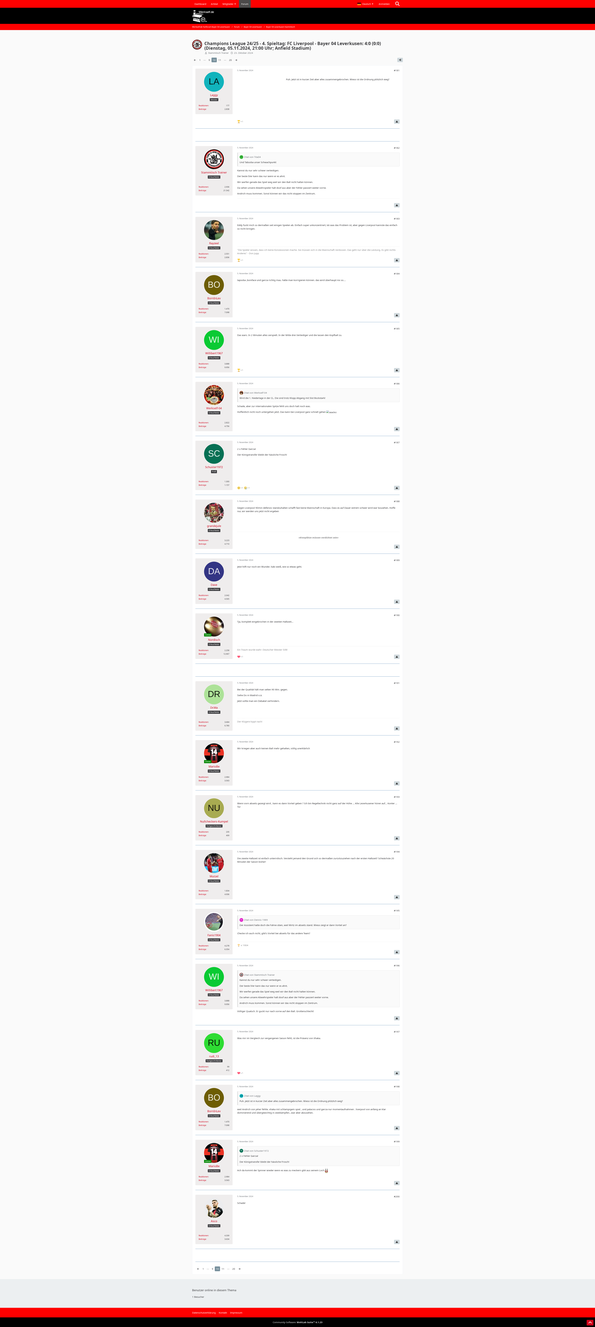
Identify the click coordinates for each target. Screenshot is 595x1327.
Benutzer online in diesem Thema (214, 1290)
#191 (397, 682)
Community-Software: (297, 1322)
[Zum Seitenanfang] (590, 1322)
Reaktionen (203, 105)
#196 (397, 965)
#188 (397, 501)
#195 (397, 910)
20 (230, 59)
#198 (397, 1086)
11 (219, 59)
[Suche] (397, 4)
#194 (397, 851)
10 (214, 59)
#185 (397, 328)
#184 (397, 273)
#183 (397, 218)
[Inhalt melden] (397, 121)
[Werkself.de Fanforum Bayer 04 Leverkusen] (297, 16)
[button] (365, 4)
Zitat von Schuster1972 (256, 1150)
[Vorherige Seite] (195, 60)
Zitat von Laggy (252, 1095)
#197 (397, 1031)
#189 (397, 560)
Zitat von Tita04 (252, 156)
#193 (397, 796)
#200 (397, 1196)
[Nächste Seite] (236, 60)
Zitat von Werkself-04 (255, 392)
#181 (397, 70)
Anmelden (384, 3)
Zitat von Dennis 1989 (256, 919)
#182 (397, 147)
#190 (397, 615)
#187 (397, 442)
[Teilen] (400, 60)
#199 (397, 1141)
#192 (397, 741)
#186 (397, 383)
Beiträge (202, 109)
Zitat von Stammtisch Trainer (259, 974)
